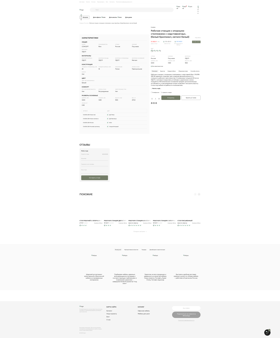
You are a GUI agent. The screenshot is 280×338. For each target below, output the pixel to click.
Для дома (128, 17)
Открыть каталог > (140, 231)
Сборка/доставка (183, 71)
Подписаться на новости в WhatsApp (186, 315)
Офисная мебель (144, 311)
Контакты (112, 2)
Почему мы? (118, 249)
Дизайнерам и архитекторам (157, 249)
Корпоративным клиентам (131, 249)
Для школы (113, 17)
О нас (108, 320)
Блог (107, 2)
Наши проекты (100, 2)
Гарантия (162, 71)
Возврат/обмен (172, 71)
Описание (154, 71)
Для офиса (97, 17)
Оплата (88, 2)
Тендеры (144, 249)
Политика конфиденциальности (124, 2)
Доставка (82, 2)
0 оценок (153, 27)
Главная (81, 23)
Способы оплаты (195, 71)
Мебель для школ (144, 314)
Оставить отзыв (94, 178)
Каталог (93, 2)
